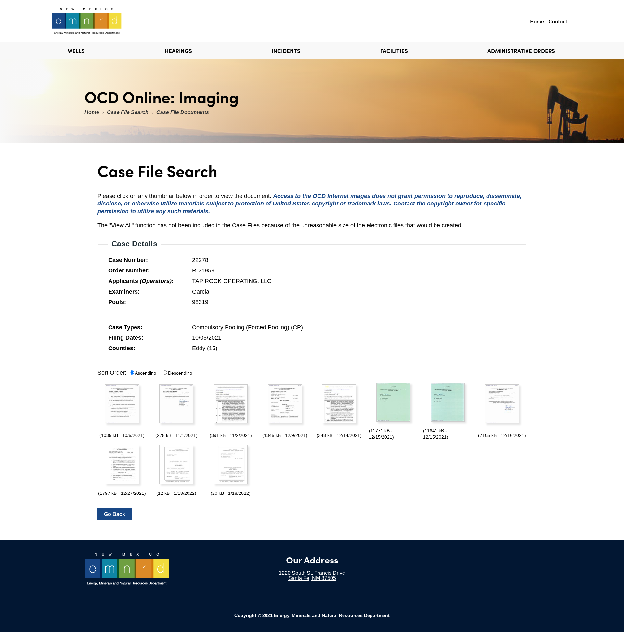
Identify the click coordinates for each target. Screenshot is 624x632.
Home (537, 21)
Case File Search (128, 112)
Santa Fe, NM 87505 (312, 578)
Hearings (178, 51)
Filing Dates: (125, 338)
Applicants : (141, 281)
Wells (76, 51)
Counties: (121, 348)
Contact (558, 21)
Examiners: (124, 291)
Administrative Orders (521, 51)
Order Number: (129, 270)
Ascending (145, 372)
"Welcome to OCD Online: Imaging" (99, 21)
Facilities (394, 51)
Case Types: (125, 327)
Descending (180, 372)
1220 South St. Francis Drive (312, 573)
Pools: (117, 302)
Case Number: (128, 260)
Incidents (286, 51)
